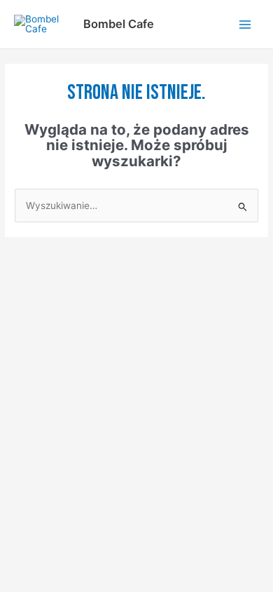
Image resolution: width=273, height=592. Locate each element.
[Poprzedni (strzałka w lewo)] (17, 282)
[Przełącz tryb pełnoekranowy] (53, 262)
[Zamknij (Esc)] (126, 262)
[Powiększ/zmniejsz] (17, 262)
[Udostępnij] (89, 262)
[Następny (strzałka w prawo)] (53, 282)
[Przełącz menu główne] (245, 24)
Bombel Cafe (118, 24)
